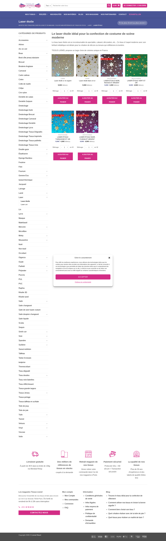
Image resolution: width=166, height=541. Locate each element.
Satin (21, 301)
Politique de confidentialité (83, 282)
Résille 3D (23, 292)
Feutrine (22, 162)
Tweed (21, 419)
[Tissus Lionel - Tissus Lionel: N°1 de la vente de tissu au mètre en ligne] (30, 5)
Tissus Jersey (24, 393)
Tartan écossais (25, 358)
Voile (21, 436)
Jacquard (22, 184)
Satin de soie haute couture (30, 310)
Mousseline (23, 240)
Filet (20, 167)
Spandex (22, 340)
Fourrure (22, 171)
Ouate (21, 262)
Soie (20, 336)
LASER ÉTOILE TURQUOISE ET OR (62, 138)
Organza (22, 257)
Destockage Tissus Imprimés (30, 136)
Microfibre (23, 231)
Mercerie (22, 227)
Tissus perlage (24, 397)
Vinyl (21, 428)
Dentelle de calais (26, 97)
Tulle (21, 415)
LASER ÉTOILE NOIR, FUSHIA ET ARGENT (87, 138)
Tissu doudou (24, 375)
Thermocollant (24, 367)
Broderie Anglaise (26, 66)
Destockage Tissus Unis (28, 145)
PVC (20, 284)
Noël (20, 244)
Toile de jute (23, 410)
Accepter (83, 277)
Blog (80, 14)
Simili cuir (23, 332)
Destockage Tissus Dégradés (30, 132)
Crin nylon (23, 93)
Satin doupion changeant (29, 314)
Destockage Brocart (26, 114)
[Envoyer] (109, 6)
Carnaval (22, 71)
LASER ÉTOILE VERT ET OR (136, 82)
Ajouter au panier (63, 100)
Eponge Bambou (25, 158)
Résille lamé (24, 297)
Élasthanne (23, 154)
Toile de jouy (24, 406)
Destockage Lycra (26, 128)
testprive (22, 362)
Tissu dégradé (24, 371)
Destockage (23, 106)
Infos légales (90, 503)
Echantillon (135, 14)
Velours (22, 423)
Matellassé (23, 223)
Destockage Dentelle (27, 123)
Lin (20, 209)
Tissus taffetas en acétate (29, 402)
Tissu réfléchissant (26, 384)
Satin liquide (24, 319)
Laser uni (24, 204)
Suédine (22, 345)
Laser (90, 25)
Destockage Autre (26, 110)
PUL (20, 279)
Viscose (22, 432)
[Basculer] (47, 40)
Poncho (22, 275)
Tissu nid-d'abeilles (26, 380)
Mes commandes (71, 500)
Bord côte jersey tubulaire (29, 58)
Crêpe (21, 88)
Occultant (22, 253)
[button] (109, 258)
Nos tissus (30, 14)
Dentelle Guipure (25, 101)
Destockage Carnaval (27, 119)
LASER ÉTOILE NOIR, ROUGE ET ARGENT (112, 82)
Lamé (21, 193)
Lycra (21, 214)
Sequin (21, 327)
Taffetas (22, 353)
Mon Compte (70, 496)
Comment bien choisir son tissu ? (121, 509)
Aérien (21, 44)
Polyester (22, 271)
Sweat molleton (25, 349)
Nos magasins (92, 14)
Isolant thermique (25, 180)
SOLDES (42, 14)
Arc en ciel (23, 49)
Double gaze (24, 149)
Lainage (22, 189)
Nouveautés (55, 14)
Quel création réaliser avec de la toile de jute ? (126, 513)
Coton (21, 79)
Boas (21, 53)
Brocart (21, 62)
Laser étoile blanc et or (87, 81)
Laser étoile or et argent (62, 81)
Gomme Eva (24, 175)
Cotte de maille (25, 84)
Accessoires (23, 40)
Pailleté (22, 266)
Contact (123, 14)
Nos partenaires (108, 14)
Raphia (22, 288)
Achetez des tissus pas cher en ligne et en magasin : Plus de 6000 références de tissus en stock (52, 25)
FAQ (66, 508)
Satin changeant (25, 305)
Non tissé (22, 249)
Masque (22, 218)
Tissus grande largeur (27, 388)
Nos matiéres (70, 14)
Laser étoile (25, 201)
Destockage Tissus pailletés (30, 141)
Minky (21, 236)
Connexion (69, 504)
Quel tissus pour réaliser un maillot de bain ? (126, 517)
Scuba (21, 323)
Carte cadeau (24, 75)
